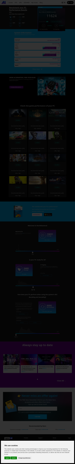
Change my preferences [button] (24, 458)
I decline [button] (14, 458)
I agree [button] (7, 458)
